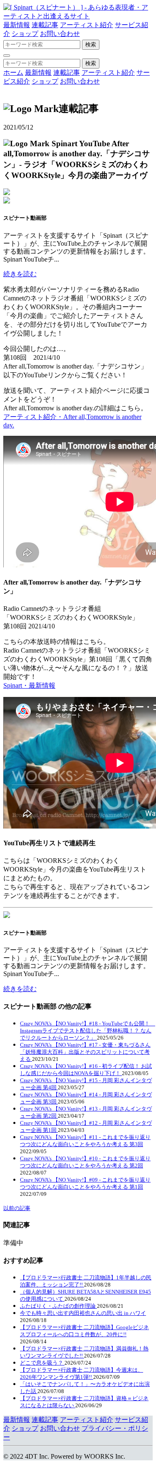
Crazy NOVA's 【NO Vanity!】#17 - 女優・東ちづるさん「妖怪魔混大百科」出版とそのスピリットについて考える (85, 1052)
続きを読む (20, 273)
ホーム (13, 72)
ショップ (25, 33)
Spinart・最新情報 (29, 685)
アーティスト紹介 (86, 24)
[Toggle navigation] (6, 55)
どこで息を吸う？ (42, 1363)
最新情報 (16, 24)
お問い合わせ (60, 33)
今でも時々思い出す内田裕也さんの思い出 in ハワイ (83, 1313)
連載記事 (45, 24)
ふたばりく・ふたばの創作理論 (58, 1306)
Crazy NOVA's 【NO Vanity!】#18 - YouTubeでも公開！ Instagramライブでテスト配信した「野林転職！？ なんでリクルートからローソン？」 (87, 1030)
